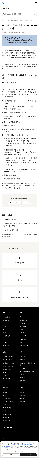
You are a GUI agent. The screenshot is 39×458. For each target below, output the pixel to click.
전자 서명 (6, 375)
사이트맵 (22, 377)
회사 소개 (22, 392)
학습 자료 (22, 381)
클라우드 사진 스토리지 (10, 363)
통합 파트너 (6, 417)
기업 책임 (22, 401)
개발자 (5, 404)
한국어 (5, 438)
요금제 (21, 342)
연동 (4, 323)
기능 (4, 326)
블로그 (5, 392)
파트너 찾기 (6, 420)
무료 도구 (6, 345)
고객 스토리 (6, 398)
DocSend (22, 332)
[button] (4, 14)
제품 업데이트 (24, 345)
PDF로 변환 (6, 379)
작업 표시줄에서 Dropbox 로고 (14, 112)
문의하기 (22, 360)
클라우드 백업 (7, 369)
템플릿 (5, 342)
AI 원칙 (22, 374)
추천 (4, 411)
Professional (23, 320)
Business (22, 323)
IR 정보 (22, 398)
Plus (21, 317)
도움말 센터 (5, 8)
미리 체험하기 (7, 336)
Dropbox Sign (24, 336)
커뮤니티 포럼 (7, 408)
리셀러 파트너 (7, 414)
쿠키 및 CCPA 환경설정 (27, 371)
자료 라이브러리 (8, 401)
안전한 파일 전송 (8, 366)
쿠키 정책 (22, 368)
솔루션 (5, 329)
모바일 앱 (6, 320)
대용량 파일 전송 (8, 356)
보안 (4, 332)
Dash (21, 329)
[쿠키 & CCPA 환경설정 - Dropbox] (19, 449)
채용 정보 (22, 395)
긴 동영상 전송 (7, 360)
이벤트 (5, 395)
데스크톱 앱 (6, 317)
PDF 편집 (6, 372)
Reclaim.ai (23, 339)
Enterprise (23, 326)
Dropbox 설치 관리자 (22, 101)
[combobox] (19, 14)
